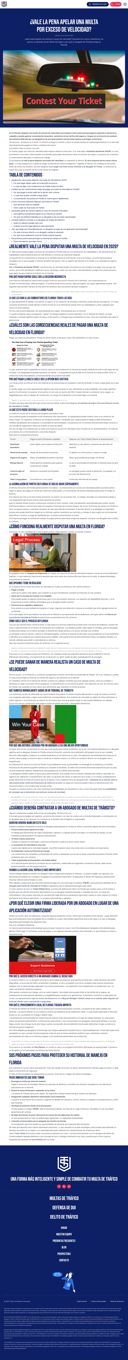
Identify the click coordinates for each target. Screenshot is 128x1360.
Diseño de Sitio (82, 1301)
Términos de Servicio (117, 1301)
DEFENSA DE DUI (64, 1208)
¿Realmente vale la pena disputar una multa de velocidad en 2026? (39, 180)
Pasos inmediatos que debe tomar (28, 241)
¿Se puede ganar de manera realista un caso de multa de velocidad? (39, 211)
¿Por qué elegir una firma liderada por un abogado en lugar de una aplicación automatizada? (49, 229)
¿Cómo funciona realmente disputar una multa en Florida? (35, 202)
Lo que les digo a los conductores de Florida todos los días (38, 186)
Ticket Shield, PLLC (22, 1133)
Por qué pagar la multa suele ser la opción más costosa (36, 192)
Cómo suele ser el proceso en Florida (29, 208)
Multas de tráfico (64, 1198)
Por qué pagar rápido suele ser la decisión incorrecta (35, 183)
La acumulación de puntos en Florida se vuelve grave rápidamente (41, 198)
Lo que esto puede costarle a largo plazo (31, 195)
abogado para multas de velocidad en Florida (28, 886)
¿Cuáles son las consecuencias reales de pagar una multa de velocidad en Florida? (45, 189)
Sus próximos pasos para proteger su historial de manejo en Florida (39, 238)
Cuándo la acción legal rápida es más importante (34, 226)
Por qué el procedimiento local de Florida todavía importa (37, 235)
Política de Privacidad (98, 1301)
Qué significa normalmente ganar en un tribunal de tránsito (38, 214)
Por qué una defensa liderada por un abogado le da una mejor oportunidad (44, 217)
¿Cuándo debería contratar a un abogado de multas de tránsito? (38, 220)
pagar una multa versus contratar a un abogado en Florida (78, 167)
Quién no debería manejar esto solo (28, 223)
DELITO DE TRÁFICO (64, 1217)
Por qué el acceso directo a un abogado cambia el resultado (39, 232)
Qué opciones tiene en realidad (26, 205)
